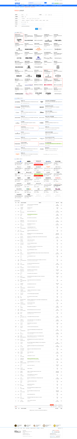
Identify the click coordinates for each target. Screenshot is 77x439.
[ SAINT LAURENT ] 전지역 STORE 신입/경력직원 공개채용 (58, 45)
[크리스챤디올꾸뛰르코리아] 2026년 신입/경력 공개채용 (48, 53)
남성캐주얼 (28, 324)
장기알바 (47, 20)
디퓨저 (31, 372)
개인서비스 (40, 5)
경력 (27, 18)
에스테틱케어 (37, 359)
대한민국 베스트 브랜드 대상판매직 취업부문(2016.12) (48, 426)
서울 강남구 (55, 55)
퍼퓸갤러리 (28, 372)
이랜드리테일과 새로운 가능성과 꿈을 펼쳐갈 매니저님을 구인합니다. (48, 80)
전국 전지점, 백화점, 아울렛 (18, 64)
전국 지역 (45, 55)
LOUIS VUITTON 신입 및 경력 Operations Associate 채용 (19, 45)
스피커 (28, 343)
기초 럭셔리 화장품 (29, 215)
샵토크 (32, 5)
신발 (27, 401)
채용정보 (17, 5)
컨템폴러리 (30, 277)
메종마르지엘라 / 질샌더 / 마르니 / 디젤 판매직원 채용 (19, 53)
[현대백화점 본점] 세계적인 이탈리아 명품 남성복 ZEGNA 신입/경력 (38, 62)
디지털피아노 (31, 343)
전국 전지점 (35, 82)
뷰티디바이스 (32, 359)
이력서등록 (54, 5)
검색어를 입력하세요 (31, 2)
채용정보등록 (60, 5)
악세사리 (33, 313)
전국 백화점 (45, 46)
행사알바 (41, 20)
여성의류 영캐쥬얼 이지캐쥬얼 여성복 (31, 375)
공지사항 (18, 0)
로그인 (55, 0)
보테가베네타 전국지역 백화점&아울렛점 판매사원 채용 (38, 80)
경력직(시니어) (32, 20)
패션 (32, 247)
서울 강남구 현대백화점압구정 (37, 64)
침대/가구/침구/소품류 (29, 264)
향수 (27, 205)
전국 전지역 (26, 73)
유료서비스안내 (60, 0)
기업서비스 (45, 5)
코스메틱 (28, 359)
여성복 (28, 231)
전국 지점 (16, 46)
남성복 (28, 313)
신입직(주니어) (36, 20)
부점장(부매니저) (27, 20)
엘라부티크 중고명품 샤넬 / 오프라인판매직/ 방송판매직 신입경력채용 (29, 36)
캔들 (29, 205)
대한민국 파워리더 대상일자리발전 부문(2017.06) (38, 426)
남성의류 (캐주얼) (29, 388)
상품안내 (21, 32)
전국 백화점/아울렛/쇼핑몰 (47, 73)
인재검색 (27, 5)
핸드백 (28, 346)
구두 (31, 313)
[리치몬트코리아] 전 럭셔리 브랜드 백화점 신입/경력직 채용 (48, 45)
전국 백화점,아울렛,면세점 (56, 46)
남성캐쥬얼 (30, 313)
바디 (28, 205)
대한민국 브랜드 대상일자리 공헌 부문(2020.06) (29, 426)
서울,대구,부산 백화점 (36, 46)
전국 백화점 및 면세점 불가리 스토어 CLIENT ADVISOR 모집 (58, 80)
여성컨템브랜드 (28, 398)
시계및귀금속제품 (29, 234)
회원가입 (57, 0)
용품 (28, 401)
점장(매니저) (23, 20)
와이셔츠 (28, 250)
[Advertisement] (38, 420)
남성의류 (28, 277)
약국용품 (30, 359)
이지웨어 (31, 247)
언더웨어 (28, 247)
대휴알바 (44, 20)
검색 (46, 3)
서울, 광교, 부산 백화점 (17, 73)
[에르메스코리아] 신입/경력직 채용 (38, 44)
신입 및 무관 (23, 18)
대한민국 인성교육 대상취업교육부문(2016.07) (58, 426)
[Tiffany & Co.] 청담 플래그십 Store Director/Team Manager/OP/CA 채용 (58, 53)
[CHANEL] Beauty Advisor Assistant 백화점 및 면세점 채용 (29, 62)
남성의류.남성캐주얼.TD (29, 385)
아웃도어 (28, 330)
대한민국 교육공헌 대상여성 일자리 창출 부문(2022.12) (19, 426)
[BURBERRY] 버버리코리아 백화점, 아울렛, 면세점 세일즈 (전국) (38, 53)
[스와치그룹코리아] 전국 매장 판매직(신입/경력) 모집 (29, 80)
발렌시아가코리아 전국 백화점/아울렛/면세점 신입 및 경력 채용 (19, 62)
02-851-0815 (56, 432)
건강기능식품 (35, 359)
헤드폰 (29, 343)
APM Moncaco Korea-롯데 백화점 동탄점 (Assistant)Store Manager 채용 (19, 36)
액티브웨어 (34, 247)
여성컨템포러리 (28, 244)
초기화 (40, 28)
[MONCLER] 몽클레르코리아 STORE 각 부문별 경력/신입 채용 (48, 71)
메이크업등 (31, 205)
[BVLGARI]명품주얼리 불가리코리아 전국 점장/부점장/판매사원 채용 (38, 36)
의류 (29, 401)
